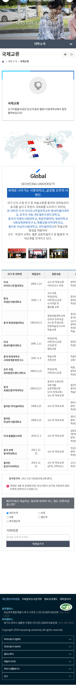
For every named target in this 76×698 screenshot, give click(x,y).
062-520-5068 (29, 478)
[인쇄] (65, 54)
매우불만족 (14, 521)
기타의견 (12, 531)
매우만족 (13, 513)
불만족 (44, 517)
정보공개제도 (50, 599)
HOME (3, 61)
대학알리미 (65, 599)
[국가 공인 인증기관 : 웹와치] (66, 607)
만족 (43, 513)
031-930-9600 (66, 623)
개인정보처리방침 (11, 599)
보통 (11, 517)
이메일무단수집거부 (32, 599)
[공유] (71, 54)
